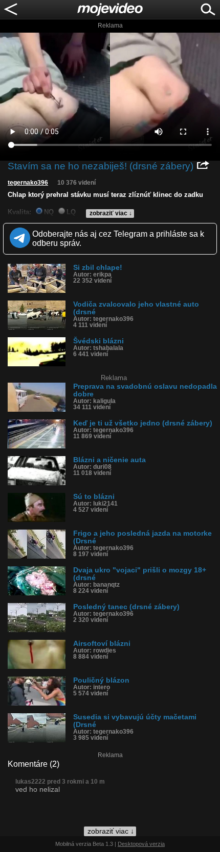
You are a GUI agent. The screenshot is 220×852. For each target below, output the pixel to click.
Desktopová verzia (141, 844)
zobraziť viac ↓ (111, 213)
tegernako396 (28, 183)
